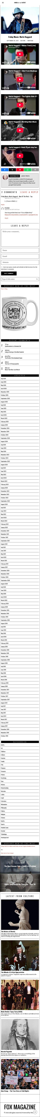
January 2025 (4, 425)
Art (2, 748)
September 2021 (5, 541)
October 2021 (4, 537)
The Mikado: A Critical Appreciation (12, 972)
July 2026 (3, 378)
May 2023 (3, 474)
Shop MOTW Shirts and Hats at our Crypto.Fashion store (18, 846)
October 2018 (4, 656)
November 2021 (5, 534)
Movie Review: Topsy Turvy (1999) (11, 1012)
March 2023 (4, 481)
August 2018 (4, 663)
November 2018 (5, 653)
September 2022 (5, 501)
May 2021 (3, 554)
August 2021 (4, 544)
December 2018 (5, 650)
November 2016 (5, 733)
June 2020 (3, 590)
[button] (37, 279)
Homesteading (4, 788)
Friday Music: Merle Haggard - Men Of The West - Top (16, 196)
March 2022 (4, 521)
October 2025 (4, 395)
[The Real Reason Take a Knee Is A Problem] (20, 865)
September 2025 (5, 398)
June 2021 (3, 551)
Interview (3, 791)
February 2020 (5, 603)
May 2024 (3, 451)
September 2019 (5, 620)
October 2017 (4, 696)
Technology (4, 834)
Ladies (2, 794)
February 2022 (5, 524)
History (3, 784)
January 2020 (4, 607)
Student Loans (4, 828)
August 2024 (4, 441)
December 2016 (5, 729)
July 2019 (3, 627)
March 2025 (4, 418)
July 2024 (3, 445)
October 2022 (4, 498)
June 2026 (3, 382)
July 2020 (3, 587)
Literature (3, 801)
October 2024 (4, 435)
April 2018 (3, 676)
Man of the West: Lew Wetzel (12, 369)
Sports (3, 824)
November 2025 (5, 392)
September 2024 (5, 438)
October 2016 (4, 736)
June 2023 (3, 471)
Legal (2, 798)
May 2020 (3, 594)
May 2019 (3, 633)
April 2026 (4, 388)
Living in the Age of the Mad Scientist (14, 352)
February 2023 (5, 484)
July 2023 (3, 468)
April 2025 (4, 415)
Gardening (3, 778)
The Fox (33, 1113)
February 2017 (4, 723)
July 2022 (3, 508)
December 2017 (5, 690)
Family (2, 761)
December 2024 (5, 428)
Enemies (3, 758)
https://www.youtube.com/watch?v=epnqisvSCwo (21, 215)
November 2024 (5, 431)
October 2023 (4, 458)
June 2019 (3, 630)
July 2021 (3, 547)
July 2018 (3, 666)
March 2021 (4, 560)
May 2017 (3, 713)
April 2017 (3, 716)
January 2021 (4, 567)
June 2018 (3, 670)
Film (2, 765)
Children (3, 751)
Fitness (3, 775)
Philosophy (3, 808)
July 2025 (3, 405)
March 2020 (4, 600)
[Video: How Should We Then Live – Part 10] (20, 883)
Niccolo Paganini (6, 1051)
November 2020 (5, 574)
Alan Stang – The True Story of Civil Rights (15, 1091)
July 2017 (3, 706)
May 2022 (3, 514)
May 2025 (3, 412)
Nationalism (4, 804)
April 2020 (4, 597)
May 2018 (3, 673)
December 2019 (5, 610)
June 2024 (3, 448)
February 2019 (4, 643)
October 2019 (4, 617)
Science (3, 818)
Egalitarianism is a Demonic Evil (13, 346)
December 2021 (5, 531)
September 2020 (5, 580)
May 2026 (3, 385)
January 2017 (4, 726)
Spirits (3, 821)
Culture (22, 40)
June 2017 (3, 709)
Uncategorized (5, 837)
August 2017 (4, 703)
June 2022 (3, 511)
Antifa (2, 745)
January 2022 (4, 527)
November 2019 (5, 613)
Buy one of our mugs (7, 853)
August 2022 (4, 504)
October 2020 (4, 577)
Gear (2, 781)
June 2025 (3, 408)
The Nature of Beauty (8, 931)
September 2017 (5, 699)
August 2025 (4, 402)
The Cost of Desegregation (12, 364)
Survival (3, 831)
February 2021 (4, 564)
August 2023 (4, 465)
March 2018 (4, 680)
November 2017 (5, 693)
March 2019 (4, 640)
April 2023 (4, 478)
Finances (3, 768)
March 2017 (4, 719)
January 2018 (4, 686)
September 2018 (5, 660)
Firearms (3, 771)
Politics (3, 811)
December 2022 (5, 491)
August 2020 (4, 584)
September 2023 (5, 461)
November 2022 (5, 494)
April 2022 (4, 517)
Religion (3, 814)
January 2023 (4, 488)
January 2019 (4, 647)
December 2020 (5, 570)
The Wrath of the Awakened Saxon (13, 358)
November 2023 (5, 455)
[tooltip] (4, 169)
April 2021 (3, 557)
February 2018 (4, 683)
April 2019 (3, 637)
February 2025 (5, 422)
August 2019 (4, 623)
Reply (2, 204)
